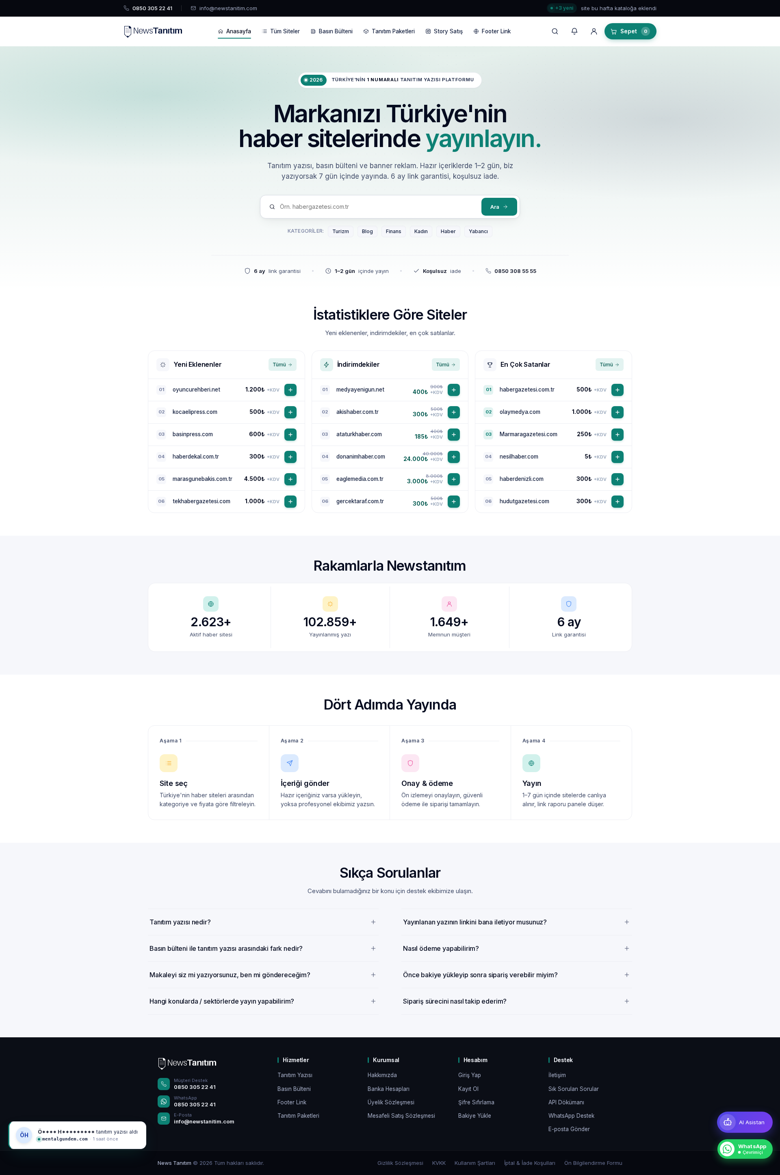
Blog (367, 231)
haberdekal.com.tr (196, 456)
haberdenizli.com (522, 479)
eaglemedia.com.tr (360, 479)
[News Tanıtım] (153, 31)
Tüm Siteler (285, 31)
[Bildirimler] (574, 31)
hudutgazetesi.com (524, 501)
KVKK (439, 1163)
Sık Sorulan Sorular (573, 1089)
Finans (393, 231)
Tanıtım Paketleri (393, 31)
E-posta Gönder (569, 1129)
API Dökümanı (566, 1102)
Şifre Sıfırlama (476, 1102)
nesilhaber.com (519, 456)
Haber (448, 231)
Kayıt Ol (468, 1089)
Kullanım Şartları (475, 1163)
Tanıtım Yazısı (294, 1075)
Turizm (340, 231)
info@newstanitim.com (228, 8)
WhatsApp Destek (571, 1115)
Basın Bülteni (336, 31)
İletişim (557, 1075)
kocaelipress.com (195, 412)
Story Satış (448, 31)
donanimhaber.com (360, 456)
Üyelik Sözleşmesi (391, 1102)
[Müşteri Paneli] (594, 31)
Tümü (279, 364)
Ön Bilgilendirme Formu (593, 1163)
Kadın (421, 231)
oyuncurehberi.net (196, 389)
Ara (494, 206)
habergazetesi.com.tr (527, 389)
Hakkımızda (382, 1075)
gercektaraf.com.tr (360, 501)
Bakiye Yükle (474, 1115)
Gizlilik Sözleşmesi (400, 1163)
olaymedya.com (520, 412)
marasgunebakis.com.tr (202, 479)
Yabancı (478, 231)
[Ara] (555, 31)
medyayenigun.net (360, 389)
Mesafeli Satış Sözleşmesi (401, 1115)
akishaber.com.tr (357, 412)
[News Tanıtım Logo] (187, 1063)
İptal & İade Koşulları (529, 1163)
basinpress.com (193, 434)
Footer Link (496, 31)
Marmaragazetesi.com (528, 434)
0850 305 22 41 (195, 1087)
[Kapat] (139, 1127)
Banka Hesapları (389, 1089)
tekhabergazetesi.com (201, 501)
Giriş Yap (469, 1075)
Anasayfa (238, 31)
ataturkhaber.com (359, 434)
